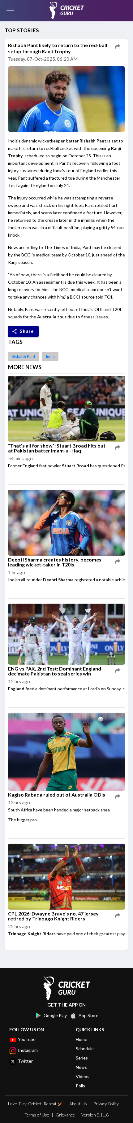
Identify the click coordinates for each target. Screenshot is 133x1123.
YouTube (27, 1039)
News (81, 1067)
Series (82, 1057)
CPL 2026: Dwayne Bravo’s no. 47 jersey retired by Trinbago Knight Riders (53, 916)
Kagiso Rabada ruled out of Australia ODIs (56, 794)
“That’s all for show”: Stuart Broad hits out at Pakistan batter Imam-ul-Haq (56, 448)
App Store (88, 1015)
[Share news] (117, 46)
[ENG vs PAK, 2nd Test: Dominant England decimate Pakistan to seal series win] (66, 634)
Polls (80, 1085)
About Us (78, 1103)
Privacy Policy (106, 1103)
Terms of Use (36, 1114)
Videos (82, 1076)
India (50, 356)
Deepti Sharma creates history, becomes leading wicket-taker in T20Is (54, 562)
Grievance (65, 1114)
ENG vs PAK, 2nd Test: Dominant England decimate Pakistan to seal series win (54, 671)
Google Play (55, 1015)
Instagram (28, 1050)
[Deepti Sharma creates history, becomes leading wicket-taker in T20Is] (66, 522)
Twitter (25, 1061)
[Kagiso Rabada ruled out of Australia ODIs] (66, 751)
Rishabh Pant (23, 356)
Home (81, 1039)
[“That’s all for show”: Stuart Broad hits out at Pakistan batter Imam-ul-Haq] (66, 409)
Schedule (85, 1048)
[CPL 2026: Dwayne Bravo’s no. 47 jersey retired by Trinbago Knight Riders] (66, 877)
